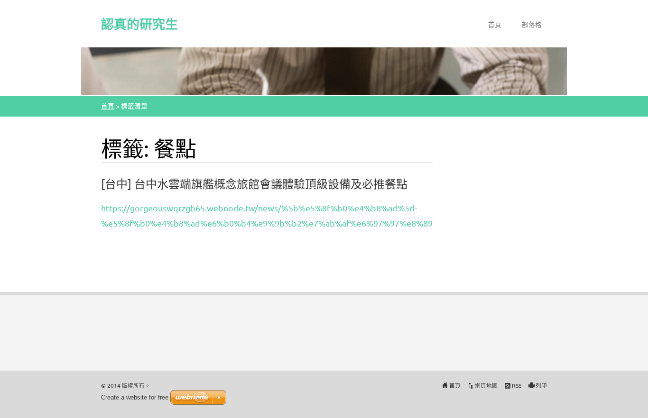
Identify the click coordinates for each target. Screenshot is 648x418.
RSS (516, 385)
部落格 (532, 24)
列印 (541, 385)
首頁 (494, 24)
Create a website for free (134, 397)
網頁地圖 (486, 385)
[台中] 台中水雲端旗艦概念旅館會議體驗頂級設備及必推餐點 (254, 184)
